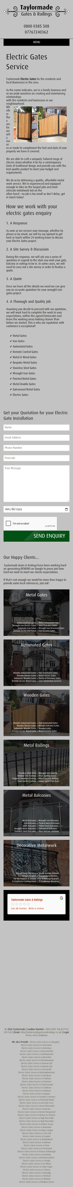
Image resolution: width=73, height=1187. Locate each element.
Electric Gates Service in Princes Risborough (36, 1151)
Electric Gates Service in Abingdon (44, 1042)
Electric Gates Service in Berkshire (36, 1057)
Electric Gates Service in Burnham (36, 1075)
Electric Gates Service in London (36, 1136)
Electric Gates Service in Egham (36, 1094)
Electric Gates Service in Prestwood (36, 1148)
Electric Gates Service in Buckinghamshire (36, 1072)
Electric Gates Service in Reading (36, 1154)
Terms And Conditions (37, 1035)
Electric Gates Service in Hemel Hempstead (36, 1112)
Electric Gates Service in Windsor (36, 1179)
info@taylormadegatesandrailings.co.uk (41, 1032)
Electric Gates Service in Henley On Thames (36, 1115)
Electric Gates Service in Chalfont (36, 1078)
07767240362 (36, 32)
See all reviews (19, 908)
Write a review (36, 908)
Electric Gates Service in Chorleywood (36, 1084)
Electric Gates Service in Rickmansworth (36, 1157)
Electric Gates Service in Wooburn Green (36, 1182)
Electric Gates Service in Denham (36, 1090)
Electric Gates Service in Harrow (36, 1109)
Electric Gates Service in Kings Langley (36, 1130)
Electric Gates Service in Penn (36, 1145)
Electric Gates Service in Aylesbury (37, 1048)
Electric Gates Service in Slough (36, 1160)
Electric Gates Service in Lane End (36, 1133)
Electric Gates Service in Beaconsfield (36, 1051)
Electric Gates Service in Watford (36, 1176)
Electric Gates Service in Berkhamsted (36, 1054)
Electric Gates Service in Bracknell (36, 1069)
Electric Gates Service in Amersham (36, 1045)
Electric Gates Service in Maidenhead (36, 1139)
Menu (36, 42)
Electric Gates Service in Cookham (36, 1087)
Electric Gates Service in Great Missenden (36, 1106)
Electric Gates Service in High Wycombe (36, 1118)
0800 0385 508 (36, 26)
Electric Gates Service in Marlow (36, 1142)
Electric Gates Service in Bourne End (36, 1063)
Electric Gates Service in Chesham (36, 1081)
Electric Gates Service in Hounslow (36, 1127)
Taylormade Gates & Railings (27, 899)
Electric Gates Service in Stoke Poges (36, 1167)
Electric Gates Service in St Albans (36, 1163)
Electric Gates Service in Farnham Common (36, 1097)
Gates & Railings (36, 14)
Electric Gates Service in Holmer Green (36, 1124)
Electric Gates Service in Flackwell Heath (36, 1100)
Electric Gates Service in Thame (36, 1170)
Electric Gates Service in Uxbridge (36, 1173)
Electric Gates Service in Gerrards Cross (37, 1103)
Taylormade (36, 7)
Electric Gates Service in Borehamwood (36, 1060)
